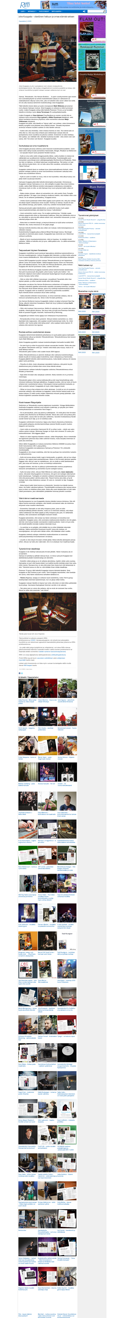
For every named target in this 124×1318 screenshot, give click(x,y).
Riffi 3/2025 (95, 332)
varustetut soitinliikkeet (45, 658)
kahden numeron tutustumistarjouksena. (52, 651)
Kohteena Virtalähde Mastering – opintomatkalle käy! (27, 1038)
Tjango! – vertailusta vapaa (66, 1036)
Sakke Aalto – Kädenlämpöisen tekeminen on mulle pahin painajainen (66, 1094)
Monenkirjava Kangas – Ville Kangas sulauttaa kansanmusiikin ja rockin (66, 868)
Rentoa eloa (22, 1230)
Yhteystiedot (44, 11)
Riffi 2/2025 (82, 352)
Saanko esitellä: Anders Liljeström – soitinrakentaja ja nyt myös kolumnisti (47, 1176)
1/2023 (29, 21)
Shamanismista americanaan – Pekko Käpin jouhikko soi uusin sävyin (27, 1204)
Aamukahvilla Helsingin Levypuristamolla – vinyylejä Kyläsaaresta (66, 1066)
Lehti (22, 11)
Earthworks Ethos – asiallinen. (87, 237)
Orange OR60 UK (83, 250)
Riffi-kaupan (28, 665)
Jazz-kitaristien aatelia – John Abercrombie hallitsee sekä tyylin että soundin (27, 982)
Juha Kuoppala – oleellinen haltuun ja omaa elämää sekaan (46, 1010)
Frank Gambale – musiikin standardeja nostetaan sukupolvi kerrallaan (65, 926)
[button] (48, 82)
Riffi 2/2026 (82, 311)
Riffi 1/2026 (95, 311)
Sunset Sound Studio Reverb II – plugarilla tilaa (91, 219)
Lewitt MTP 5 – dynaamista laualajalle (89, 234)
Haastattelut (22, 21)
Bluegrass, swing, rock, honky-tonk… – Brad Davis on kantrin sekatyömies (26, 954)
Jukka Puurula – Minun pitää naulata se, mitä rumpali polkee (27, 701)
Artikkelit (31, 11)
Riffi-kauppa (56, 11)
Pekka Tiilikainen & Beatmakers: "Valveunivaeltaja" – (87, 241)
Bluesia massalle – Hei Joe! (46, 783)
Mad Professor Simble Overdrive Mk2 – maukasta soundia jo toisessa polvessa (89, 259)
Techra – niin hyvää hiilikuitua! (86, 246)
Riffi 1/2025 (95, 353)
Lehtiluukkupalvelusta (58, 655)
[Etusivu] (25, 5)
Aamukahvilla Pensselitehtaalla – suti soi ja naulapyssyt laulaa (47, 1232)
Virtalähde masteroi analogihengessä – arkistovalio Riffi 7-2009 (65, 1148)
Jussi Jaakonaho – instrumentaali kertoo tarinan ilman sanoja (66, 814)
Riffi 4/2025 (82, 332)
